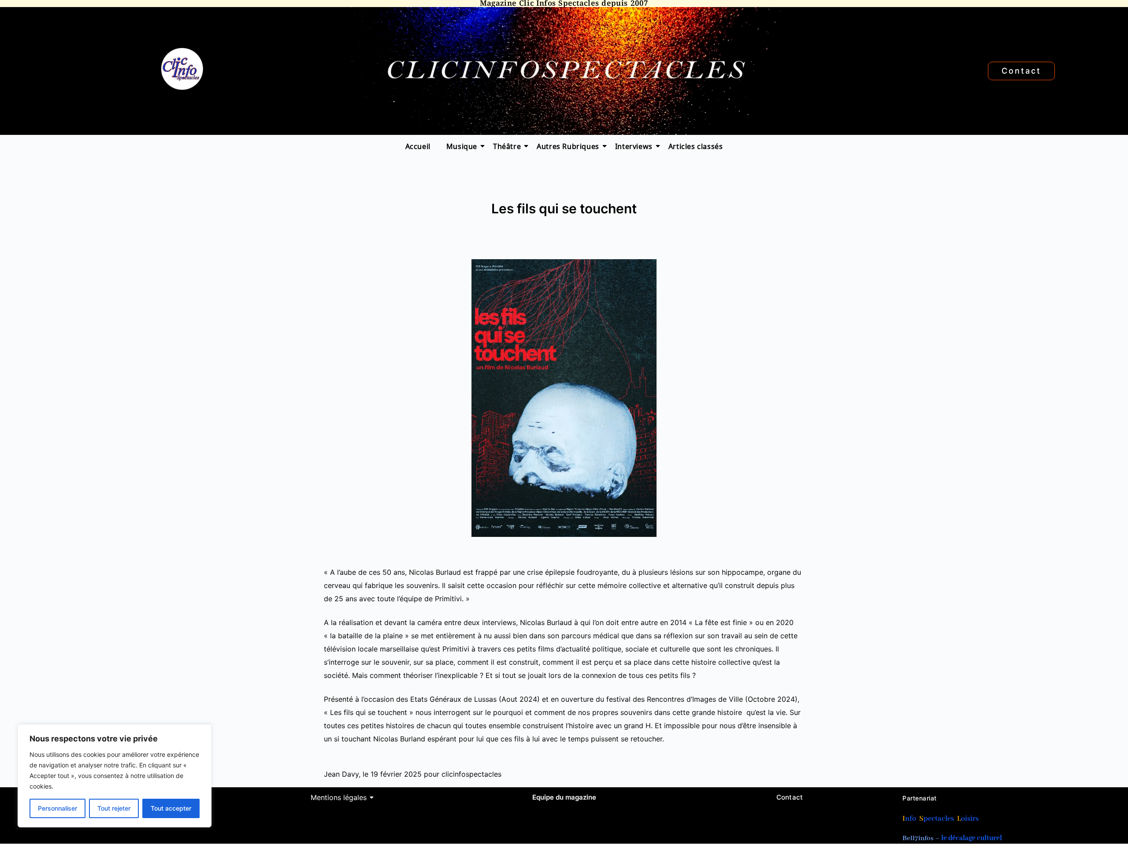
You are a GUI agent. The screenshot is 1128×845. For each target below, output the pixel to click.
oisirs (970, 818)
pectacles (939, 818)
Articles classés (695, 146)
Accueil (417, 146)
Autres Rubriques (568, 146)
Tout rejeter (113, 808)
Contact (789, 797)
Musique (461, 146)
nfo (910, 818)
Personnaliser (57, 808)
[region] (115, 775)
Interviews (634, 146)
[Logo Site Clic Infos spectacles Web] (182, 69)
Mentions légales (339, 797)
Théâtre (507, 146)
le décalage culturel (971, 838)
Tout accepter (171, 808)
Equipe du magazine (564, 797)
